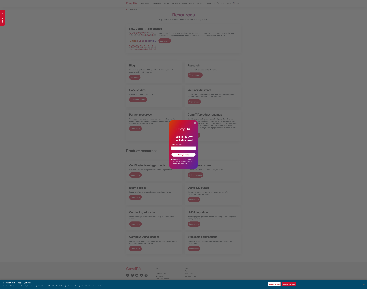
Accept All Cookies (289, 284)
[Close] (364, 284)
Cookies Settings (274, 284)
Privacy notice (180, 161)
